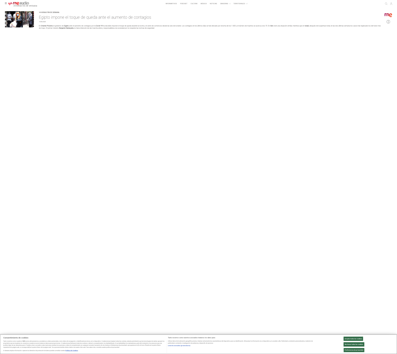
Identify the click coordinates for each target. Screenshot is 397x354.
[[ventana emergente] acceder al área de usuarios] (391, 4)
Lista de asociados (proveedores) (179, 345)
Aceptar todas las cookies (353, 339)
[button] (5, 4)
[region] (198, 344)
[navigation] (206, 4)
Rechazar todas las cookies (354, 344)
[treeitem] (171, 4)
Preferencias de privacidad (354, 350)
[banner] (18, 4)
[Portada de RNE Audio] (18, 4)
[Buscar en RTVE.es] (386, 4)
